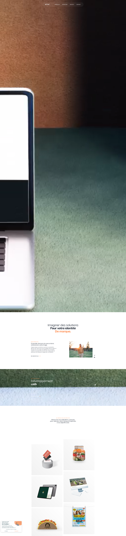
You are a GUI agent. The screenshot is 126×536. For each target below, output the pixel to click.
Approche (57, 4)
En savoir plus (35, 356)
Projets (72, 4)
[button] (95, 384)
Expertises (64, 4)
